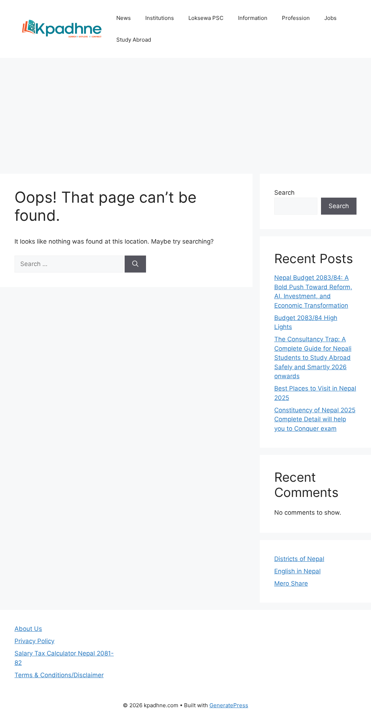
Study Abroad (133, 39)
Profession (296, 17)
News (123, 17)
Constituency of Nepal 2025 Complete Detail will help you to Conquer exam (314, 419)
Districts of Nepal (299, 558)
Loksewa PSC (206, 17)
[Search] (135, 264)
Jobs (330, 17)
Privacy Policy (34, 641)
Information (252, 17)
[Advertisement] (185, 112)
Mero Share (291, 583)
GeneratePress (228, 705)
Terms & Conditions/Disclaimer (59, 675)
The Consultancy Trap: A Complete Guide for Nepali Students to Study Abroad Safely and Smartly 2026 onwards (312, 358)
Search (284, 192)
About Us (28, 628)
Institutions (159, 17)
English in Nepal (297, 571)
